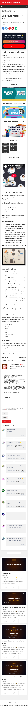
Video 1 (6, 161)
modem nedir (17, 388)
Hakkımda (16, 702)
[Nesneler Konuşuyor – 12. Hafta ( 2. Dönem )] (14, 632)
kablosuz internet (8, 387)
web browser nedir (8, 391)
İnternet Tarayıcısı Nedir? (10, 386)
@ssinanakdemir (15, 41)
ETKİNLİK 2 (13, 143)
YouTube (15, 46)
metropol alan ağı (8, 388)
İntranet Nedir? (20, 386)
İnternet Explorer (16, 383)
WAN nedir (18, 389)
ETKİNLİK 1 (5, 143)
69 (6, 657)
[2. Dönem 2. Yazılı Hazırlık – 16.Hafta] (14, 598)
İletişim (11, 702)
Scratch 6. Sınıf (6, 573)
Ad (5, 413)
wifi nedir (16, 391)
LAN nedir (16, 387)
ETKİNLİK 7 (5, 152)
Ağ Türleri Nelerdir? (8, 378)
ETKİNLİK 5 (5, 149)
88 (6, 587)
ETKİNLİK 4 (13, 146)
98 (6, 621)
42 (23, 22)
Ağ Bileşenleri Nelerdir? (17, 375)
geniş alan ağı (7, 383)
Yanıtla (22, 435)
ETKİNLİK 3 (5, 146)
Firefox (17, 382)
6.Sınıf (7, 568)
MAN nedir (22, 387)
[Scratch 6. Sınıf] (14, 564)
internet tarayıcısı (8, 385)
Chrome (23, 381)
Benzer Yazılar (15, 553)
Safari (5, 389)
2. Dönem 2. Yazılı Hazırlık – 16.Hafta (13, 607)
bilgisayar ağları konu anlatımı (11, 380)
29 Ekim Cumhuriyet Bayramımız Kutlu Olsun (7, 359)
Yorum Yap (12, 354)
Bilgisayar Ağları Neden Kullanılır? (11, 381)
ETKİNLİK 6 (13, 149)
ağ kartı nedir (14, 376)
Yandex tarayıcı (7, 392)
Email (5, 417)
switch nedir (11, 389)
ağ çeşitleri (6, 376)
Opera (23, 388)
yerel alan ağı (16, 392)
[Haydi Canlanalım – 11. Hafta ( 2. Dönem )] (14, 668)
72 (6, 693)
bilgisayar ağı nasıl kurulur (10, 379)
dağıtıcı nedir (7, 382)
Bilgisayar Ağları (21, 379)
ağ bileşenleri (7, 375)
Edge (13, 382)
